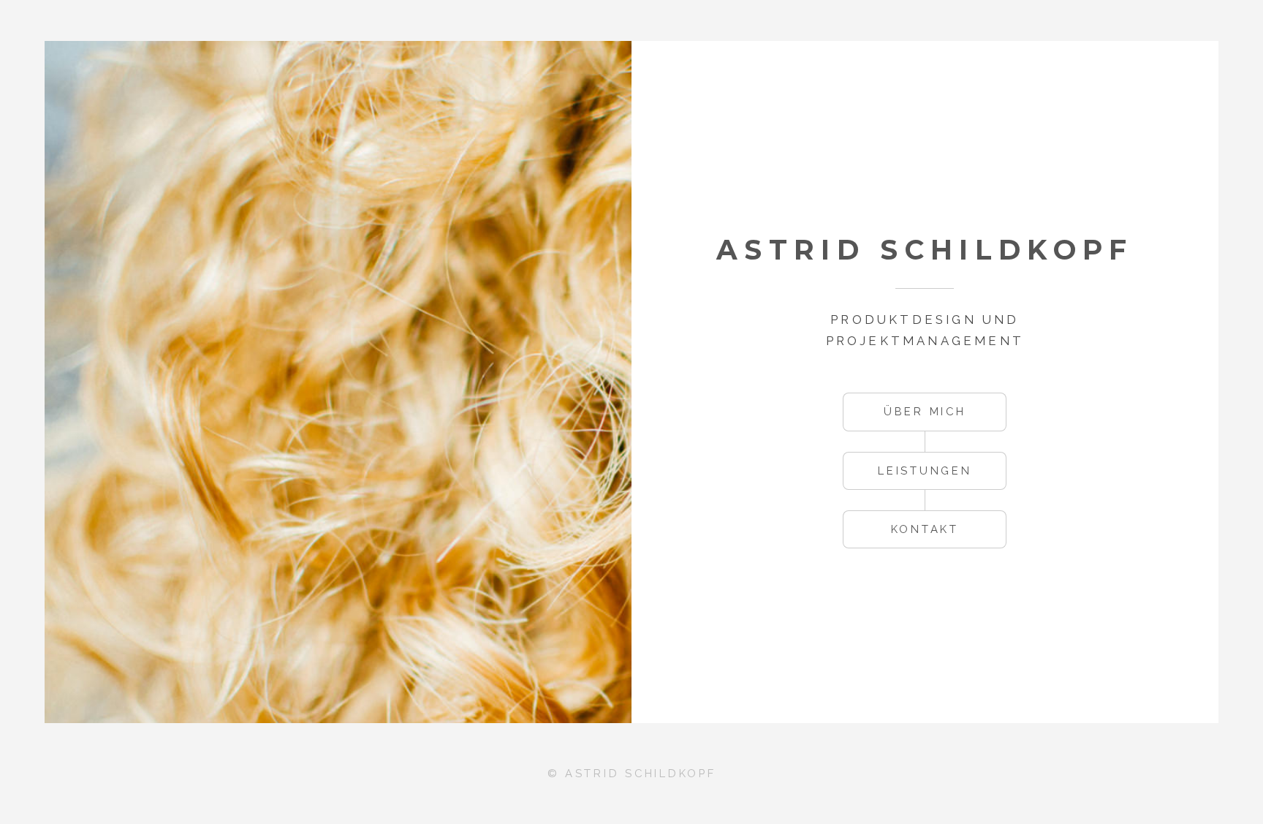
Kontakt (925, 529)
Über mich (925, 411)
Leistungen (924, 470)
